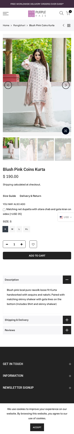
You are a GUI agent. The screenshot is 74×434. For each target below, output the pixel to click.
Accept (37, 427)
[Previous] (8, 85)
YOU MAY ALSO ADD (14, 204)
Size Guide (9, 196)
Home (6, 25)
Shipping (8, 184)
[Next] (66, 85)
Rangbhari (19, 25)
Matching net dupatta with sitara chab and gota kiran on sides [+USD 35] (37, 211)
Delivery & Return (30, 196)
